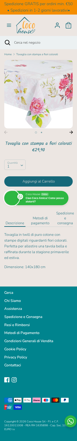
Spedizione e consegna (65, 218)
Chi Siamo (12, 300)
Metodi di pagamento (40, 221)
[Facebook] (6, 379)
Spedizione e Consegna (23, 316)
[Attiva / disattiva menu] (9, 25)
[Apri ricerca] (7, 42)
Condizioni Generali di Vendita (28, 341)
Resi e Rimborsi (17, 324)
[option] (38, 94)
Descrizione (15, 223)
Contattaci (12, 365)
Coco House (34, 421)
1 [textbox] (8, 166)
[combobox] (15, 165)
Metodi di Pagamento (22, 332)
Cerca (8, 292)
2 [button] (41, 132)
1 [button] (36, 132)
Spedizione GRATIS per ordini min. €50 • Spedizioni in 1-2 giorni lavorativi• (38, 7)
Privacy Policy (15, 357)
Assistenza (13, 308)
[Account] (57, 23)
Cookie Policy (15, 349)
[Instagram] (14, 379)
